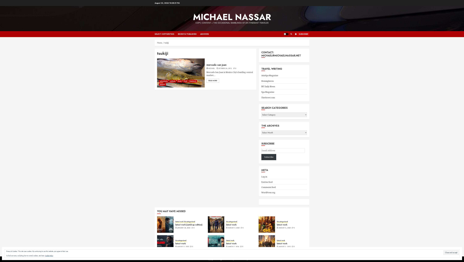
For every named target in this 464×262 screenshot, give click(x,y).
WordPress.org (268, 192)
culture (172, 81)
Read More (212, 81)
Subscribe (303, 34)
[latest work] (216, 224)
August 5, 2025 (183, 247)
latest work (179, 222)
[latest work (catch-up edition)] (165, 224)
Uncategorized (189, 222)
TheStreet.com (268, 97)
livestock (192, 81)
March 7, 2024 (233, 247)
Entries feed (267, 182)
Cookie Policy (49, 256)
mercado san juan (216, 65)
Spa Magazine (267, 92)
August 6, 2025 (285, 228)
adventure (163, 81)
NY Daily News (268, 86)
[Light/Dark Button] (286, 34)
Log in (264, 176)
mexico (162, 84)
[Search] (291, 34)
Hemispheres (267, 81)
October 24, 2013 (225, 68)
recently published (187, 34)
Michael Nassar (232, 17)
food (179, 81)
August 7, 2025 (234, 228)
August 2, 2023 (285, 247)
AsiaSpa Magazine (269, 75)
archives (204, 34)
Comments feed (268, 187)
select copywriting (164, 34)
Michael (211, 68)
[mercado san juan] (181, 72)
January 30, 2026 (184, 228)
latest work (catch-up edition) (188, 224)
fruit (185, 81)
